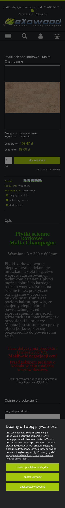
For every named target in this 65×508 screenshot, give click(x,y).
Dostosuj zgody (33, 476)
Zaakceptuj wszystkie (32, 486)
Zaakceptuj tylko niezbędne (33, 467)
